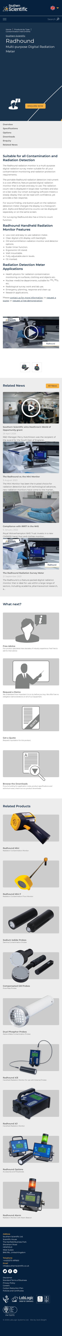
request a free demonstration (27, 300)
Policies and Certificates (13, 1291)
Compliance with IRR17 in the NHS (21, 526)
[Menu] (31, 19)
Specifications (10, 128)
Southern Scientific (15, 36)
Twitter (5, 1271)
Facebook (10, 1271)
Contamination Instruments (18, 31)
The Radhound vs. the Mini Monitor (21, 476)
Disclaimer (7, 1278)
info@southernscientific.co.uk (16, 1266)
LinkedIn (15, 1271)
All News (52, 385)
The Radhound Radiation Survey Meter (23, 573)
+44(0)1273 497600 (11, 1260)
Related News (10, 144)
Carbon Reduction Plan (13, 1288)
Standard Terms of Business (15, 1280)
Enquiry (7, 140)
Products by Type (22, 29)
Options (7, 132)
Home (8, 29)
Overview (8, 124)
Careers (6, 1285)
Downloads (9, 136)
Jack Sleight (41, 1320)
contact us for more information (26, 297)
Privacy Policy (9, 1283)
